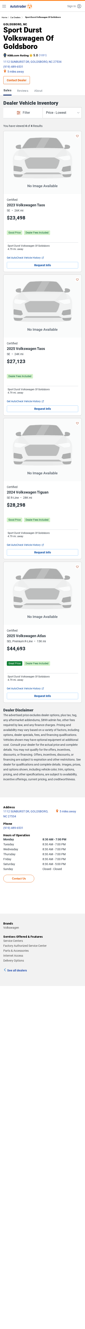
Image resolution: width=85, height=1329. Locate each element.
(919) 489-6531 (13, 66)
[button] (74, 6)
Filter (26, 113)
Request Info (42, 265)
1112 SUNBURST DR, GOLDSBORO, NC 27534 (32, 61)
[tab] (8, 91)
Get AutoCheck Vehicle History (24, 257)
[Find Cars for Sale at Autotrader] (21, 6)
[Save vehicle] (77, 136)
